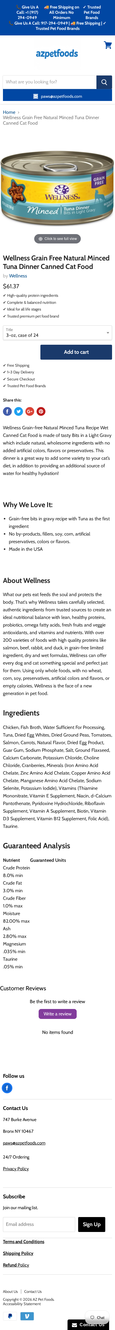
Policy (16, 1265)
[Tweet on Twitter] (18, 411)
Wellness (18, 276)
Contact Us (33, 1291)
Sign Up (92, 1224)
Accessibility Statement (22, 1303)
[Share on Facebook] (7, 411)
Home (9, 112)
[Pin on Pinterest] (41, 411)
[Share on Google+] (29, 411)
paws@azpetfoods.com (24, 1143)
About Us (10, 1291)
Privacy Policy (16, 1168)
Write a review (58, 1014)
